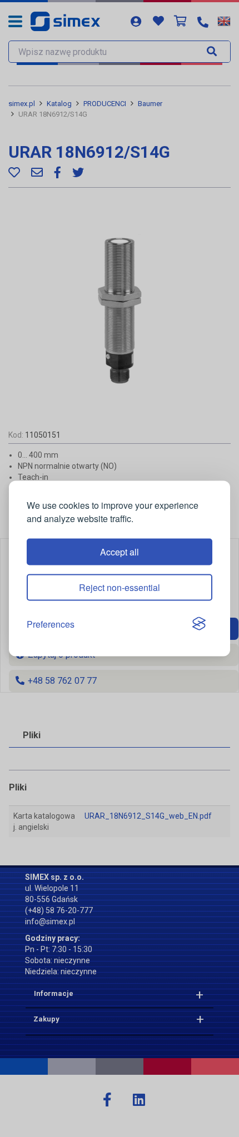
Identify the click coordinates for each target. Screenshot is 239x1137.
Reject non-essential (119, 586)
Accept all (119, 551)
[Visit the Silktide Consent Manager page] (199, 624)
